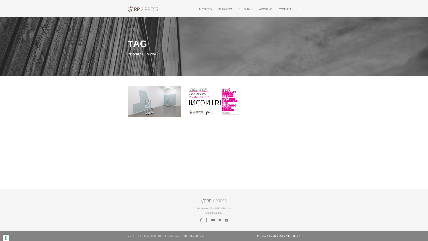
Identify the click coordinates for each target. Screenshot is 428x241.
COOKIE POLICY (290, 236)
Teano (211, 100)
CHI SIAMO (245, 9)
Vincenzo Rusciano (164, 103)
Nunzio (215, 97)
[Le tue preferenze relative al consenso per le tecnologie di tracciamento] (6, 238)
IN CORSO (205, 9)
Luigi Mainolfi (214, 90)
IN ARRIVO (225, 9)
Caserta (146, 100)
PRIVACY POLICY (268, 236)
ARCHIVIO (265, 9)
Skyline (148, 103)
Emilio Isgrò (219, 86)
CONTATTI (285, 9)
